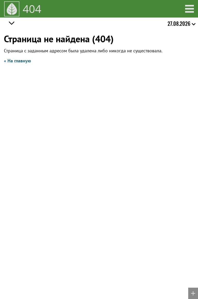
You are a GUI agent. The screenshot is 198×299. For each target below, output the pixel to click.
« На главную (17, 61)
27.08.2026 (179, 23)
